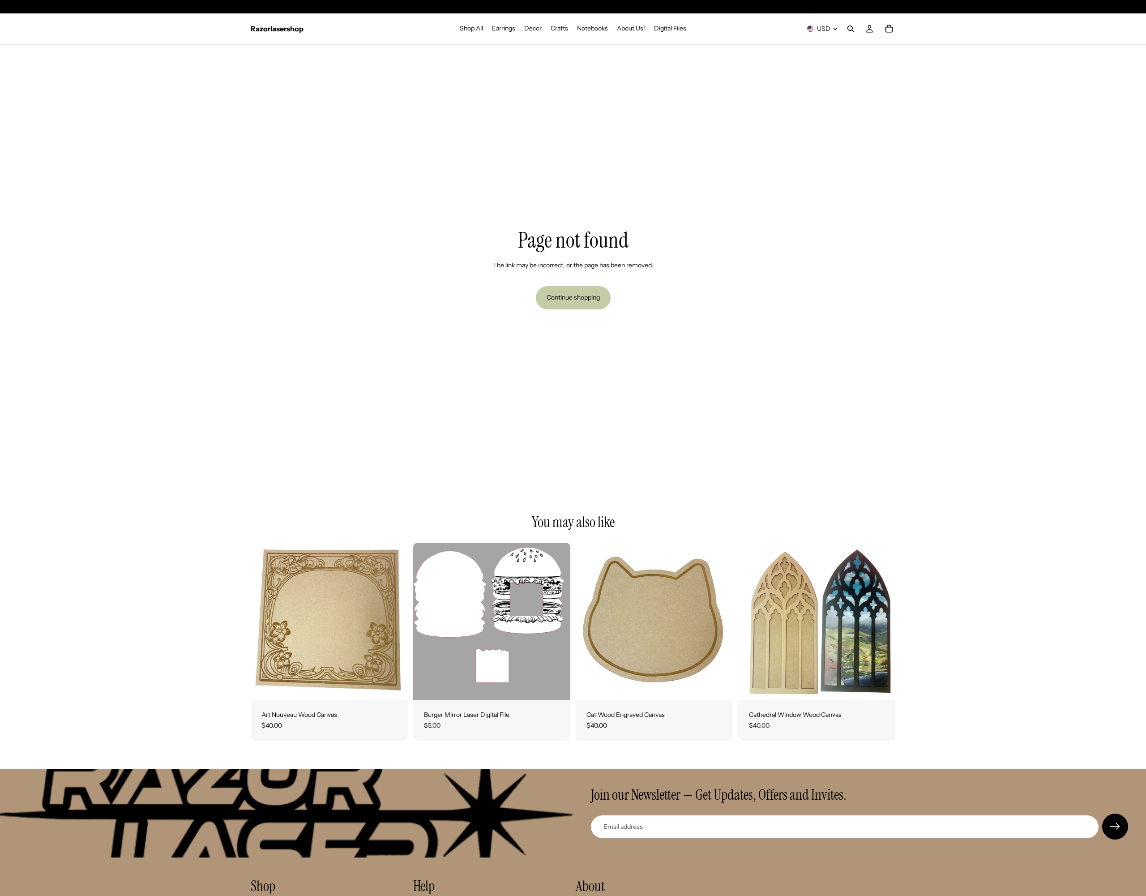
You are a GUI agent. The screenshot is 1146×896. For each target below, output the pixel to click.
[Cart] (889, 29)
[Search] (850, 29)
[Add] (394, 686)
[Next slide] (556, 621)
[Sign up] (1115, 827)
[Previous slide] (426, 621)
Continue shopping (573, 297)
